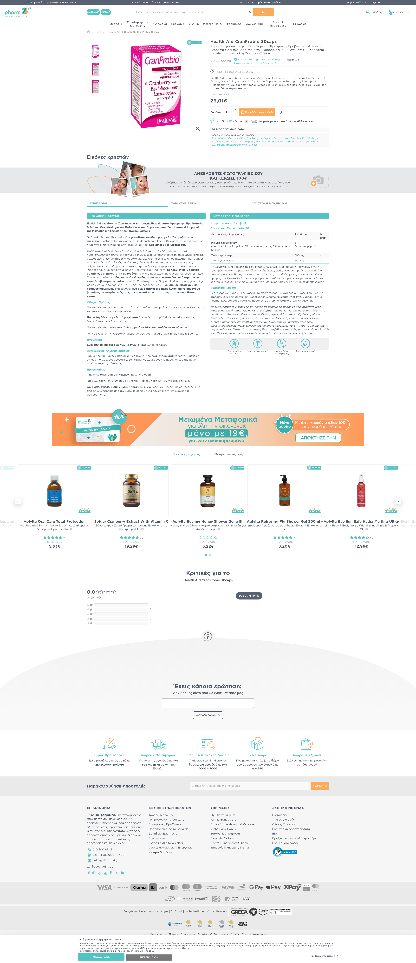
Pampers (221, 911)
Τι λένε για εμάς (283, 819)
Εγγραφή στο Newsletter (166, 843)
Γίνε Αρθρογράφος (285, 843)
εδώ (151, 951)
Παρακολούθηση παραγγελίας (364, 2)
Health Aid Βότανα (266, 142)
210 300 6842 (102, 849)
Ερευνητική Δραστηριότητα (291, 829)
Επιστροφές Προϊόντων (165, 824)
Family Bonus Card (223, 819)
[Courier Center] (231, 899)
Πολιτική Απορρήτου (182, 934)
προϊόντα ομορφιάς (100, 835)
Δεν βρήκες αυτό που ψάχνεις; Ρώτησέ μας (208, 693)
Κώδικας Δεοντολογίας (225, 934)
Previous (18, 501)
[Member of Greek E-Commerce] (239, 912)
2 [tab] (209, 554)
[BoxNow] (216, 899)
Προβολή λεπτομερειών (323, 956)
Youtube (105, 873)
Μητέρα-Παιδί (212, 24)
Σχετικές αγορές (186, 454)
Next (398, 501)
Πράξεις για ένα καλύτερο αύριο (295, 838)
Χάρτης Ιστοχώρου (254, 934)
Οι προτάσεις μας (228, 454)
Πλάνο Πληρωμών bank (229, 843)
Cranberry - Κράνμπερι (260, 138)
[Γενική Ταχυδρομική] (185, 899)
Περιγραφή (98, 203)
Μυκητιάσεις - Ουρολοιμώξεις (229, 138)
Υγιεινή (194, 24)
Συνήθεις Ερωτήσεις (163, 833)
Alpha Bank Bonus (223, 829)
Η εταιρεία (279, 815)
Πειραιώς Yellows (222, 838)
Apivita (153, 911)
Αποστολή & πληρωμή (269, 203)
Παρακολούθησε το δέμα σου (169, 829)
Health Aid (293, 60)
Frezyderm (130, 911)
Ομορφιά (116, 24)
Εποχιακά (177, 24)
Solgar (164, 911)
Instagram (94, 873)
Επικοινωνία (157, 838)
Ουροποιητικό (282, 138)
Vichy (210, 911)
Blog (275, 833)
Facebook (89, 873)
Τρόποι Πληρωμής (161, 815)
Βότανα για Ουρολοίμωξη (240, 142)
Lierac (143, 911)
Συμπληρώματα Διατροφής (137, 24)
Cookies (202, 934)
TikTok (100, 873)
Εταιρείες (299, 24)
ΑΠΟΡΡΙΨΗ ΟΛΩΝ (149, 957)
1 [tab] (206, 554)
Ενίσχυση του (260, 2)
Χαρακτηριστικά (183, 203)
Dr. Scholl (176, 911)
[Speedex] (201, 899)
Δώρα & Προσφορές (278, 24)
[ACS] (246, 899)
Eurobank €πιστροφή (225, 833)
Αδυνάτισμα (254, 24)
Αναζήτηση (320, 786)
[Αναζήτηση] (263, 12)
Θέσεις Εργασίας (284, 824)
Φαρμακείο (234, 24)
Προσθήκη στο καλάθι (259, 112)
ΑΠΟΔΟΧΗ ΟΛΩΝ (101, 957)
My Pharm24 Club (222, 815)
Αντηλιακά (159, 24)
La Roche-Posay (195, 911)
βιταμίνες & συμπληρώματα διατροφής (114, 831)
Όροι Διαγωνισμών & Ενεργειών (171, 847)
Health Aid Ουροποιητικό (292, 142)
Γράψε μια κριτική (249, 595)
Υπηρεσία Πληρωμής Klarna (229, 847)
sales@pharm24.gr (106, 860)
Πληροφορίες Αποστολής (166, 819)
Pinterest (111, 873)
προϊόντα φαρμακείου (125, 827)
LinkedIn (122, 873)
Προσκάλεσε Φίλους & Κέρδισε (232, 824)
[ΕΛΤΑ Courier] (170, 899)
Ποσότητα (216, 112)
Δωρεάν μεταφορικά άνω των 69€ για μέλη (285, 121)
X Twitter (116, 873)
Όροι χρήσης (158, 934)
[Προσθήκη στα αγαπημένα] (280, 112)
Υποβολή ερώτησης (208, 715)
